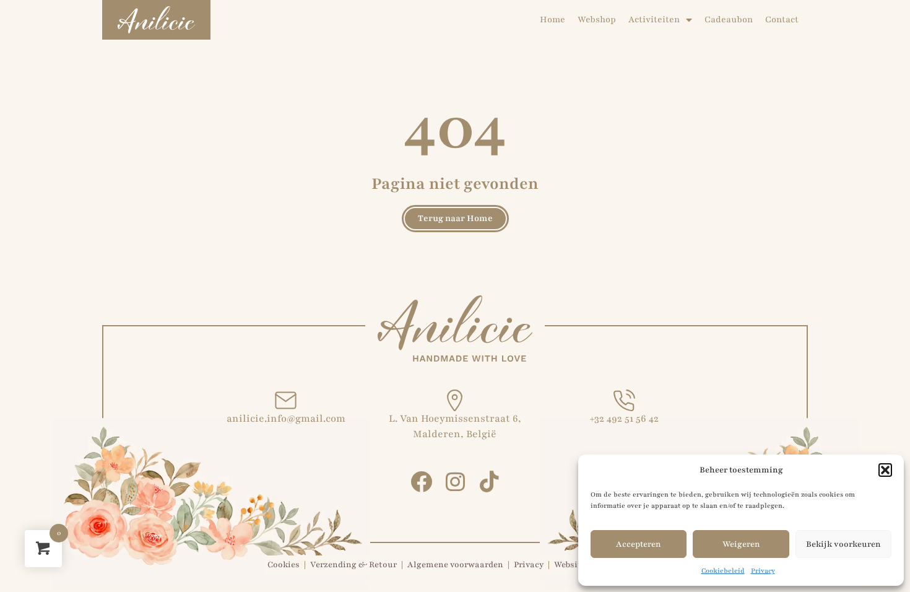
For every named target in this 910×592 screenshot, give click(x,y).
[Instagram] (455, 481)
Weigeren (741, 544)
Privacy (763, 570)
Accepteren (638, 544)
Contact (782, 19)
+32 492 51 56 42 (624, 418)
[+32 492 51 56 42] (624, 400)
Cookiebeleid (723, 570)
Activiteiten (654, 19)
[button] (885, 470)
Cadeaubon (728, 19)
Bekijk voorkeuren (843, 544)
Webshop (597, 19)
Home (552, 19)
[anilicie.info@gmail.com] (286, 400)
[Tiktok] (489, 481)
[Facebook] (421, 481)
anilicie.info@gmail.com (286, 418)
